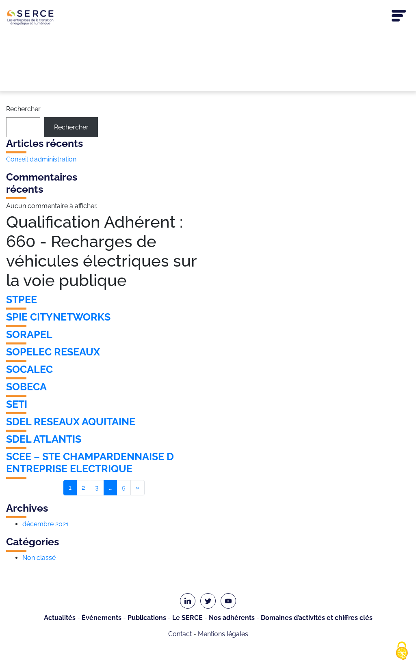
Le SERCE (187, 618)
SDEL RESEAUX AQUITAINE (70, 421)
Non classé (39, 558)
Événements (101, 618)
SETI (16, 404)
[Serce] (208, 17)
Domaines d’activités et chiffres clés (317, 618)
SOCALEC (29, 369)
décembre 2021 (45, 524)
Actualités (60, 618)
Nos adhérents (232, 618)
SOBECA (26, 387)
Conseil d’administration (41, 159)
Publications (147, 618)
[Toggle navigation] (399, 15)
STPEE (21, 299)
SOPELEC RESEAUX (53, 352)
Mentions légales (223, 634)
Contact (180, 634)
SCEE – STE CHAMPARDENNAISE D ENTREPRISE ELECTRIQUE (90, 462)
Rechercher (23, 109)
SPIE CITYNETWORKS (58, 317)
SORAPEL (29, 334)
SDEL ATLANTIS (43, 439)
